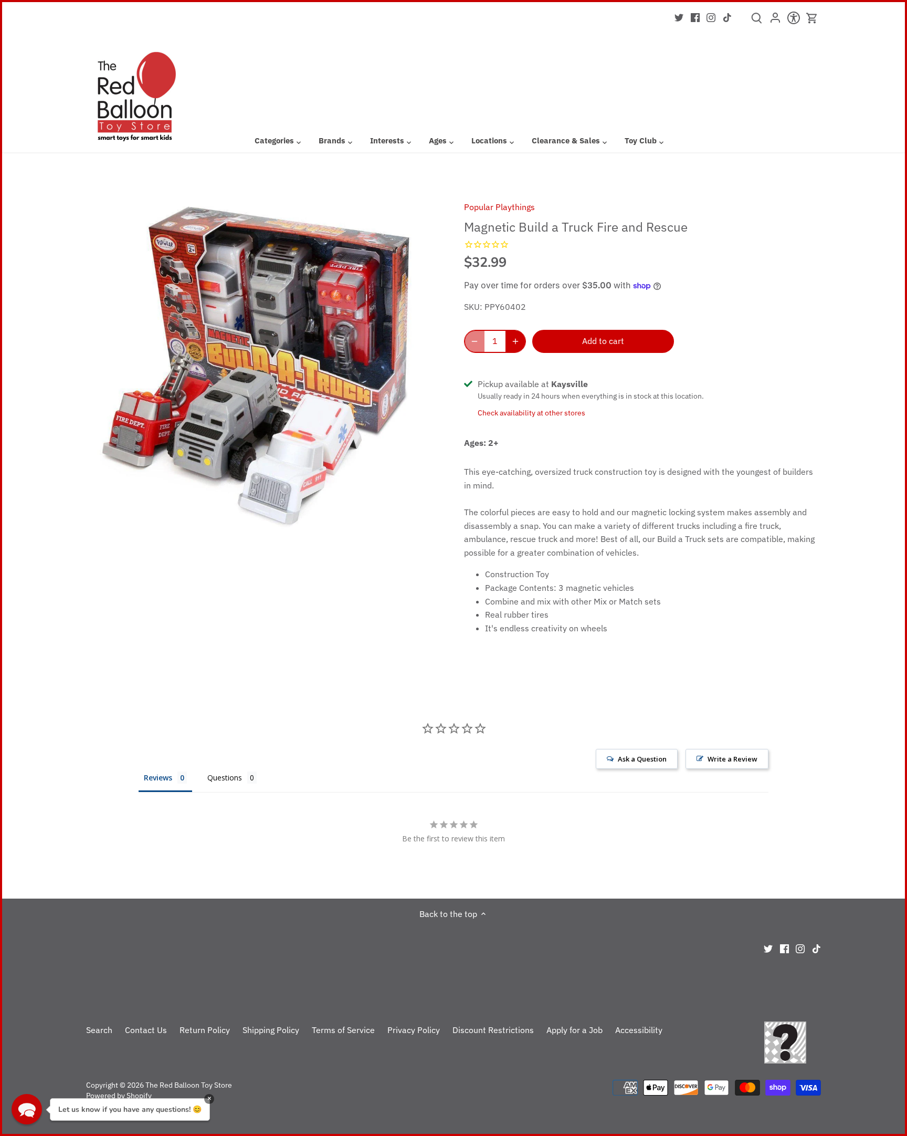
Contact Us (146, 1030)
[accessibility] (793, 21)
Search (99, 1030)
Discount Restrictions (493, 1030)
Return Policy (205, 1030)
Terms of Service (343, 1030)
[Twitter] (678, 17)
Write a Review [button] (732, 759)
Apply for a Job (574, 1030)
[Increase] (515, 341)
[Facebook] (695, 17)
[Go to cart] (812, 18)
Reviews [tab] (158, 778)
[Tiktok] (727, 17)
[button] (27, 1109)
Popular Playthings (499, 207)
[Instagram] (710, 17)
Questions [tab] (224, 778)
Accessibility (638, 1030)
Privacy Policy (413, 1030)
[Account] (775, 21)
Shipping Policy (270, 1030)
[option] (262, 366)
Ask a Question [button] (642, 759)
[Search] (756, 21)
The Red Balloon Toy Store (188, 1085)
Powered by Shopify (119, 1095)
